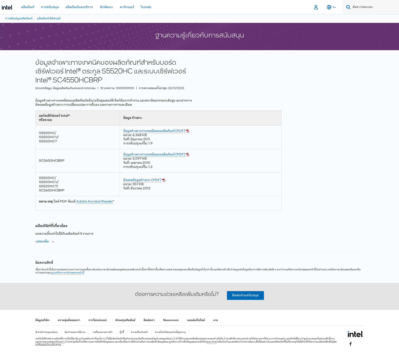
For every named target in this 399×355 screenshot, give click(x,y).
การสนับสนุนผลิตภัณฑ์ (18, 18)
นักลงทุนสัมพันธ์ (125, 320)
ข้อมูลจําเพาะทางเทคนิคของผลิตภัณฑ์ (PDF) (154, 131)
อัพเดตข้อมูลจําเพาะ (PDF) (142, 180)
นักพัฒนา (106, 7)
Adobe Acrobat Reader (94, 202)
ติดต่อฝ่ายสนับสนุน (245, 295)
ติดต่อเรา (149, 320)
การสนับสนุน (50, 7)
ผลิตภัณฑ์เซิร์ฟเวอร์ (48, 18)
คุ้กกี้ (121, 332)
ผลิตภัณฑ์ (27, 7)
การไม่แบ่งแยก (98, 320)
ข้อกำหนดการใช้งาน (75, 332)
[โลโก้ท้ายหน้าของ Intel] (356, 334)
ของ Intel (212, 342)
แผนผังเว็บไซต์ (196, 320)
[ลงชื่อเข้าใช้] (316, 7)
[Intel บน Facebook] (350, 344)
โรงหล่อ (146, 7)
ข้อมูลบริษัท (42, 320)
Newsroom (171, 320)
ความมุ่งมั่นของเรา (69, 320)
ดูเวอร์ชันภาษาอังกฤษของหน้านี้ (67, 273)
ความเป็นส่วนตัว (139, 332)
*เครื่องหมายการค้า (102, 332)
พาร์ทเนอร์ (127, 7)
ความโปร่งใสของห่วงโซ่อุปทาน (170, 332)
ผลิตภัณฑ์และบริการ (79, 7)
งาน (215, 320)
